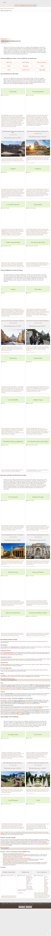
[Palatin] (7, 678)
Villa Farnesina (20, 714)
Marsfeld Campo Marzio (5, 688)
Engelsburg (4, 689)
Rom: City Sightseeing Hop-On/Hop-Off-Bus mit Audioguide (15, 861)
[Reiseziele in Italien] (25, 0)
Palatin (3, 675)
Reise (29, 5)
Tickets (34, 5)
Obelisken (40, 706)
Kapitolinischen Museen (18, 659)
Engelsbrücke (18, 689)
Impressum (21, 905)
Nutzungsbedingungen (28, 905)
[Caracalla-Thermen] (4, 847)
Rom (16, 5)
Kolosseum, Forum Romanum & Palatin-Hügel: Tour (13, 853)
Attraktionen (22, 5)
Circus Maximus (23, 710)
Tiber (11, 669)
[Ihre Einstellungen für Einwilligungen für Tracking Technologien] (49, 934)
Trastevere (19, 711)
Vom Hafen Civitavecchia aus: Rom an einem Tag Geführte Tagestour (16, 858)
